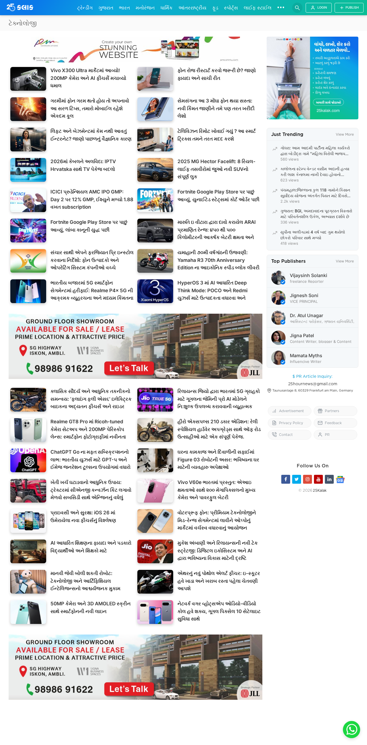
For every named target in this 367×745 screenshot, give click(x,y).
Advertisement (291, 411)
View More (345, 134)
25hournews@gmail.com (312, 384)
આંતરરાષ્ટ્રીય (192, 8)
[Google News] (340, 479)
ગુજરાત (105, 8)
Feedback (333, 423)
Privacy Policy (291, 423)
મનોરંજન (145, 8)
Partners (332, 411)
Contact (286, 434)
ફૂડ (215, 8)
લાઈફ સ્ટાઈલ (258, 8)
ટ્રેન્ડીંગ (85, 8)
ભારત (124, 8)
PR (327, 434)
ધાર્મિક (167, 8)
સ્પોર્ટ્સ (231, 8)
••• (281, 7)
